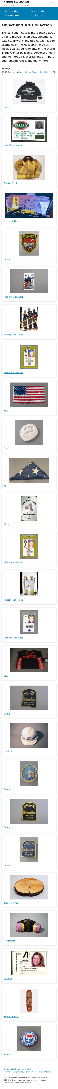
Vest (6, 675)
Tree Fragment (11, 903)
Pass (6, 524)
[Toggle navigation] (52, 3)
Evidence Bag (11, 221)
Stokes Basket (11, 1016)
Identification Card (13, 145)
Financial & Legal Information (18, 1069)
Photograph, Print (13, 334)
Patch (7, 259)
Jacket (7, 107)
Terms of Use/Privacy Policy (17, 1072)
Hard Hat (8, 751)
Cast (6, 448)
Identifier (44, 72)
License (8, 978)
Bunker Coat (10, 183)
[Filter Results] (54, 72)
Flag (6, 410)
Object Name (31, 72)
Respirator (9, 940)
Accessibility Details (41, 1072)
